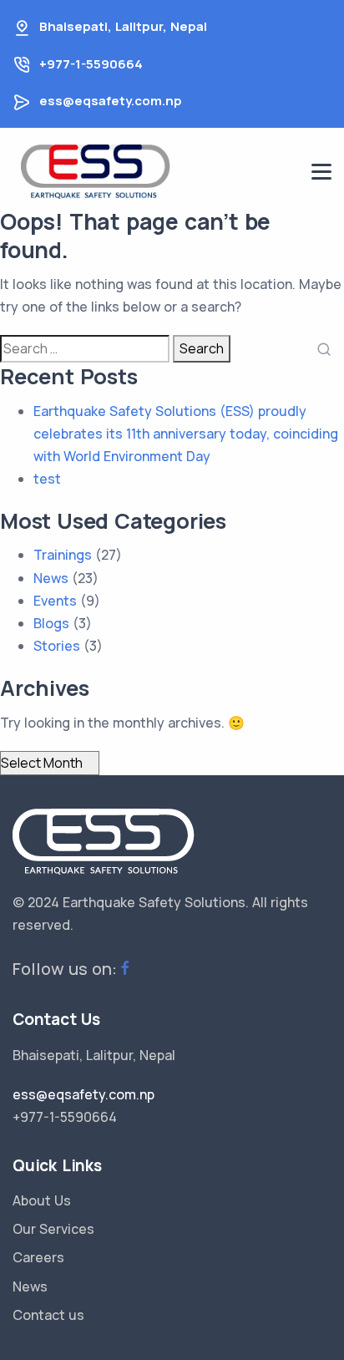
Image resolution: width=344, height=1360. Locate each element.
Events (55, 600)
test (47, 478)
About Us (42, 1200)
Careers (38, 1257)
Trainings (62, 555)
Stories (56, 646)
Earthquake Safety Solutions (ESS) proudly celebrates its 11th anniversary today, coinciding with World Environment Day (185, 433)
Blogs (51, 623)
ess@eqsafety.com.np (110, 100)
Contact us (48, 1315)
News (50, 578)
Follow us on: (65, 968)
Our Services (53, 1229)
